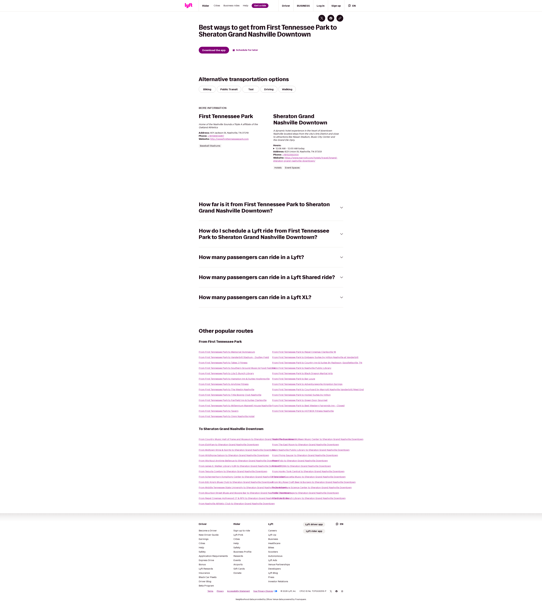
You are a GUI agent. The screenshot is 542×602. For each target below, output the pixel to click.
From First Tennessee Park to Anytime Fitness (224, 384)
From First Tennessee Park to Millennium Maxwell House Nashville (235, 405)
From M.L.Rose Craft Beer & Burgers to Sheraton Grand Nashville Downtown (314, 482)
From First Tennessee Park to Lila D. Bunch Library (226, 373)
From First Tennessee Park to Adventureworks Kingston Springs (307, 384)
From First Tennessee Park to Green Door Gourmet (299, 400)
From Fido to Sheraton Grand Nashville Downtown (300, 460)
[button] (271, 207)
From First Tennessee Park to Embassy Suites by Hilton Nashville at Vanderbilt (315, 357)
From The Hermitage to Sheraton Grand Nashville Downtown (305, 493)
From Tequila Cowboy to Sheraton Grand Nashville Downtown (233, 471)
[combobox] (352, 5)
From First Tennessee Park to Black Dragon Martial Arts (302, 373)
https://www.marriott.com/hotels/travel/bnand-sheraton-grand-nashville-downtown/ (305, 159)
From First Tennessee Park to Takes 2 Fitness (223, 362)
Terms (210, 591)
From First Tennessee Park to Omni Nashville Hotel (226, 416)
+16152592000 (290, 154)
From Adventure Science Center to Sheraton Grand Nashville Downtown (312, 487)
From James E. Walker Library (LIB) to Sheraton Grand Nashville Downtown (240, 466)
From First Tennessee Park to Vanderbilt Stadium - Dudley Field (234, 357)
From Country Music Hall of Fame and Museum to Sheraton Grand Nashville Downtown (247, 439)
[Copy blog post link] (339, 18)
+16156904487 (216, 136)
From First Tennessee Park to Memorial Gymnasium (227, 352)
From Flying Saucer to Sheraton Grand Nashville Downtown (305, 455)
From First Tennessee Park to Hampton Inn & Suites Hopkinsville (234, 378)
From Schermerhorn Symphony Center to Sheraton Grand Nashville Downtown (242, 476)
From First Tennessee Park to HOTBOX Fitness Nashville (303, 411)
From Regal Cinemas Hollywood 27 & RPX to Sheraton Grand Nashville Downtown (244, 498)
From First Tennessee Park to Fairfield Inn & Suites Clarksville (232, 400)
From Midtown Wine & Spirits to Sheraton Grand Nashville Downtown (237, 450)
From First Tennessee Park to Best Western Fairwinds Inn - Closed (308, 405)
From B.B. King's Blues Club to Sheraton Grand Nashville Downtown (236, 482)
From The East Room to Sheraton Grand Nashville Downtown (305, 444)
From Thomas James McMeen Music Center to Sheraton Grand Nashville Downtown (317, 439)
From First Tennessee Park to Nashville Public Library (301, 368)
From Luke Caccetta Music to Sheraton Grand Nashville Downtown (309, 476)
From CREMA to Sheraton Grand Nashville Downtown (301, 466)
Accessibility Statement (238, 591)
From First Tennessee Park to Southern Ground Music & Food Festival (237, 368)
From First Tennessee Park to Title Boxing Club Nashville (230, 395)
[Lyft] (188, 5)
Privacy (220, 591)
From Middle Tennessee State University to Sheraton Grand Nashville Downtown (243, 487)
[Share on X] (321, 18)
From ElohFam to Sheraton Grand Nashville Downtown (229, 444)
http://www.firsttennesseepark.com (229, 139)
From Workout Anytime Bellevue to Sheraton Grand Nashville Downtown (239, 460)
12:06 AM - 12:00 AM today (290, 148)
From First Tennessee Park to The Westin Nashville (226, 389)
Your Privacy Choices (263, 591)
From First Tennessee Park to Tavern (218, 411)
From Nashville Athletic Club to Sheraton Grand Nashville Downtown (237, 503)
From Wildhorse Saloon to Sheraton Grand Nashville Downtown (234, 455)
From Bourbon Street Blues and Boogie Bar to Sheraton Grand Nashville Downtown (245, 493)
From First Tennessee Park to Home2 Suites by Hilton (301, 395)
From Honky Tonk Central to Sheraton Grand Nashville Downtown (308, 471)
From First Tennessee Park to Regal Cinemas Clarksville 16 (304, 352)
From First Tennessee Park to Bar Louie (293, 378)
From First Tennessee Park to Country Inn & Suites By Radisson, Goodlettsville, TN (317, 362)
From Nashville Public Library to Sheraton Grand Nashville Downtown (310, 450)
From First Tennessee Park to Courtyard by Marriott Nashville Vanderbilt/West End (318, 389)
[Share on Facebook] (330, 18)
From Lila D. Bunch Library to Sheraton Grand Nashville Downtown (309, 498)
